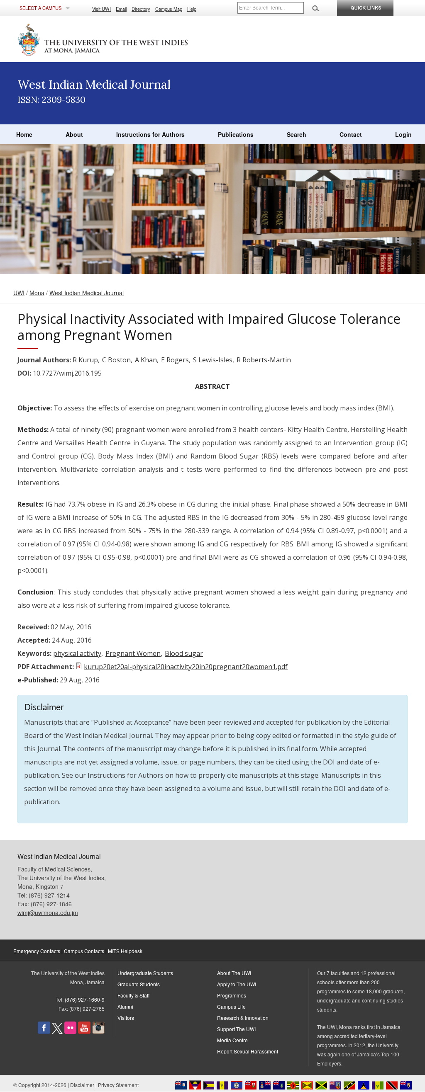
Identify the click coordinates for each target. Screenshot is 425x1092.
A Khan (146, 359)
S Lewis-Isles (212, 359)
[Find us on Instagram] (98, 1031)
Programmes (231, 995)
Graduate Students (138, 984)
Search (296, 134)
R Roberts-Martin (264, 359)
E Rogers (175, 359)
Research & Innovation (243, 1017)
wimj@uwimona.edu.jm (47, 912)
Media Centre (232, 1039)
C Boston (116, 359)
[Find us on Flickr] (70, 1031)
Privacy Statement (118, 1084)
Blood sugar (184, 653)
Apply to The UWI (236, 984)
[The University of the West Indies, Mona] (125, 39)
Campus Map (168, 8)
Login (403, 134)
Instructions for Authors (150, 134)
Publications (236, 134)
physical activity (77, 653)
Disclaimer (82, 1084)
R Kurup (85, 359)
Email (121, 8)
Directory (141, 8)
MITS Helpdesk (125, 950)
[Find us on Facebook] (44, 1031)
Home (24, 134)
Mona (36, 293)
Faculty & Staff (133, 995)
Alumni (125, 1006)
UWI (18, 293)
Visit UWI (101, 8)
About (74, 134)
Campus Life (231, 1006)
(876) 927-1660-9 (85, 999)
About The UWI (234, 972)
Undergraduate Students (145, 972)
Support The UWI (236, 1028)
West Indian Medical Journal (86, 293)
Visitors (125, 1017)
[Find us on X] (57, 1031)
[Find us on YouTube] (84, 1031)
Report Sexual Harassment (247, 1051)
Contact (351, 134)
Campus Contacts (84, 950)
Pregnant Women (133, 653)
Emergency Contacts (36, 950)
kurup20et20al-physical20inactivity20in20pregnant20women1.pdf (186, 666)
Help (191, 8)
